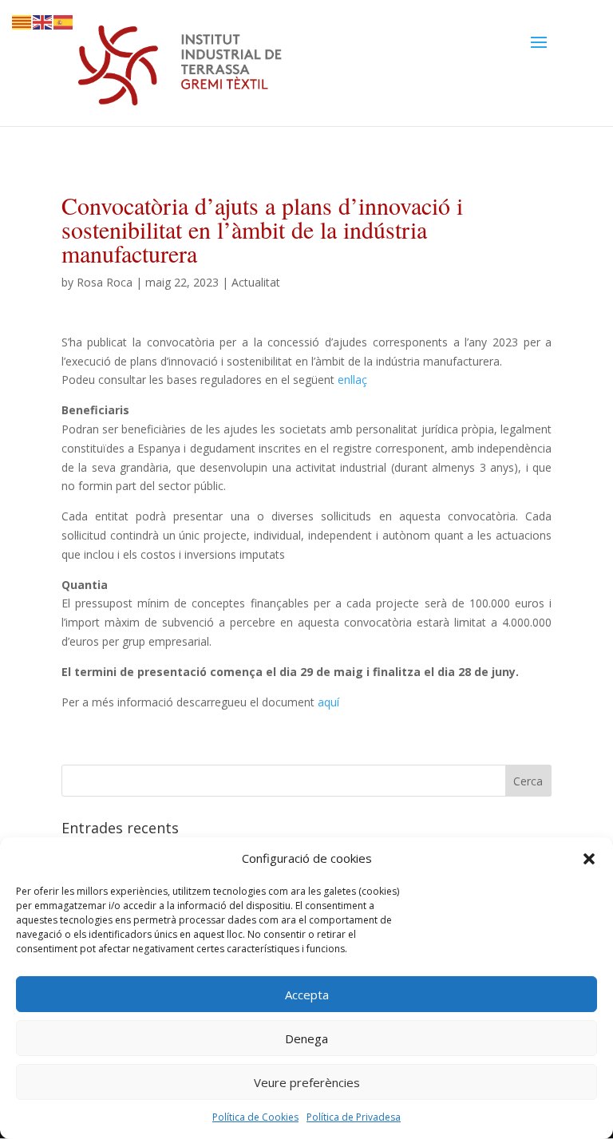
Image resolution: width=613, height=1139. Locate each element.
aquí (328, 702)
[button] (589, 859)
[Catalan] (22, 21)
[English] (43, 21)
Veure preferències (307, 1082)
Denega (306, 1038)
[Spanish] (63, 21)
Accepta (307, 995)
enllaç (352, 379)
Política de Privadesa (353, 1117)
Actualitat (255, 282)
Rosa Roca (104, 282)
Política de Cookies (255, 1117)
